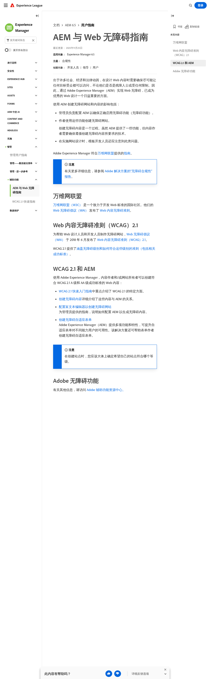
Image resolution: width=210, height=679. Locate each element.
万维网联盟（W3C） (67, 205)
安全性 (10, 70)
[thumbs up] (108, 673)
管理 (9, 146)
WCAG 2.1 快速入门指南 (75, 291)
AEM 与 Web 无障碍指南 (23, 190)
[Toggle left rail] (37, 16)
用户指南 (87, 25)
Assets (11, 95)
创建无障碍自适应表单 (75, 320)
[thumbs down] (117, 673)
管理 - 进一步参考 (19, 171)
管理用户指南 (18, 155)
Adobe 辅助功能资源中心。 (106, 390)
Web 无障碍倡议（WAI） (70, 210)
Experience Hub (16, 79)
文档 (56, 25)
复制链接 (195, 26)
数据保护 (14, 210)
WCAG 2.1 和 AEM (183, 63)
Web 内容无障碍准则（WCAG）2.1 (121, 240)
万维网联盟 (106, 153)
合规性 (66, 61)
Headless (12, 130)
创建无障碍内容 (70, 299)
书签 (180, 26)
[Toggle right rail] (172, 16)
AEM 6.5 (70, 25)
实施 (9, 138)
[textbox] (21, 40)
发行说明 (11, 62)
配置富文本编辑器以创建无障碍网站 (85, 307)
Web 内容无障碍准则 (115, 210)
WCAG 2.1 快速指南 (23, 201)
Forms (11, 103)
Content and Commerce (14, 121)
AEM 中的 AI (13, 112)
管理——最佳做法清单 (21, 163)
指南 (127, 153)
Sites (10, 87)
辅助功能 (14, 179)
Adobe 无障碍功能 (184, 71)
